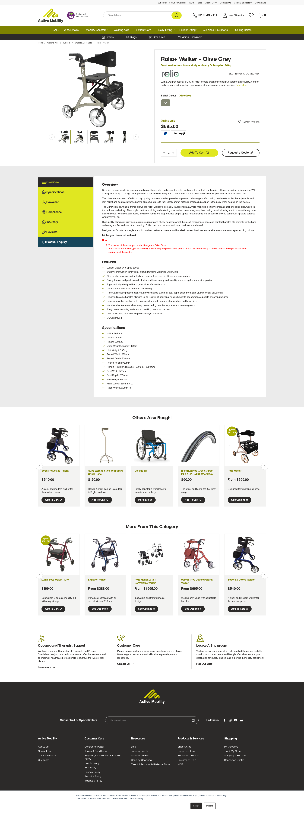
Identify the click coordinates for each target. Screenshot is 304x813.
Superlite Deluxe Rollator (55, 470)
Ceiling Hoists (243, 29)
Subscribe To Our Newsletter (172, 2)
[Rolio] (170, 73)
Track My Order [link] (233, 751)
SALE (56, 29)
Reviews (51, 232)
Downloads (260, 2)
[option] (94, 89)
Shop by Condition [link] (141, 760)
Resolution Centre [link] (234, 760)
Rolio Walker (234, 470)
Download (52, 202)
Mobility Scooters (96, 29)
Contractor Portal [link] (94, 746)
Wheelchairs (71, 29)
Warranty (52, 222)
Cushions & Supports (216, 29)
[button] (249, 122)
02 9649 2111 (207, 15)
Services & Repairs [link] (188, 755)
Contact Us (225, 2)
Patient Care (144, 29)
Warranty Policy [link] (93, 780)
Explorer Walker (97, 579)
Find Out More (204, 663)
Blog (200, 2)
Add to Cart (196, 152)
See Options (238, 499)
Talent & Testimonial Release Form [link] (150, 764)
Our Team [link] (43, 760)
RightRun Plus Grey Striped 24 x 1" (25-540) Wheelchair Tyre (197, 474)
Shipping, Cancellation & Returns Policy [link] (103, 757)
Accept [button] (196, 805)
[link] (224, 720)
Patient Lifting (187, 29)
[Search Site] (176, 15)
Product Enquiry (56, 242)
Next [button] (146, 89)
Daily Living (165, 29)
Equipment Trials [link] (187, 760)
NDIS (192, 2)
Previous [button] (41, 89)
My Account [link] (231, 746)
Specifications (55, 192)
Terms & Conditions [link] (96, 751)
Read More (241, 85)
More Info (143, 499)
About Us (210, 2)
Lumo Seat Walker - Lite (55, 579)
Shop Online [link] (184, 746)
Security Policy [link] (93, 776)
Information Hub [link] (140, 755)
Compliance (54, 212)
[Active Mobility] (50, 15)
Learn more (44, 667)
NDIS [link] (180, 764)
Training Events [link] (139, 751)
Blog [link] (133, 746)
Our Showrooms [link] (47, 755)
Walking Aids (122, 29)
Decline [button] (209, 805)
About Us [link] (43, 746)
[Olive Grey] (165, 102)
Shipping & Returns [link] (235, 755)
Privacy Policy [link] (92, 772)
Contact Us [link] (44, 751)
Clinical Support (242, 2)
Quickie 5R (141, 470)
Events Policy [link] (92, 763)
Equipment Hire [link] (186, 751)
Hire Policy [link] (90, 767)
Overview (52, 182)
